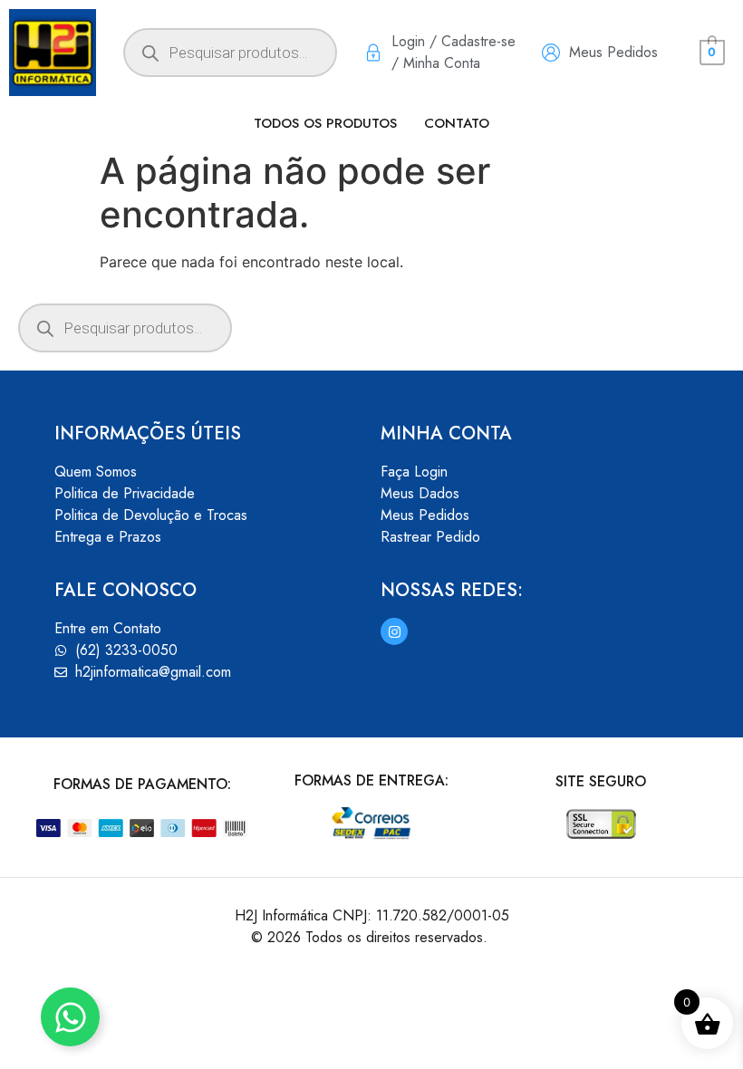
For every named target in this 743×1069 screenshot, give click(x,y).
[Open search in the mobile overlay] (230, 52)
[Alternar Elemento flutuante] (70, 1016)
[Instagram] (394, 631)
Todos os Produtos (325, 123)
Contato (456, 123)
